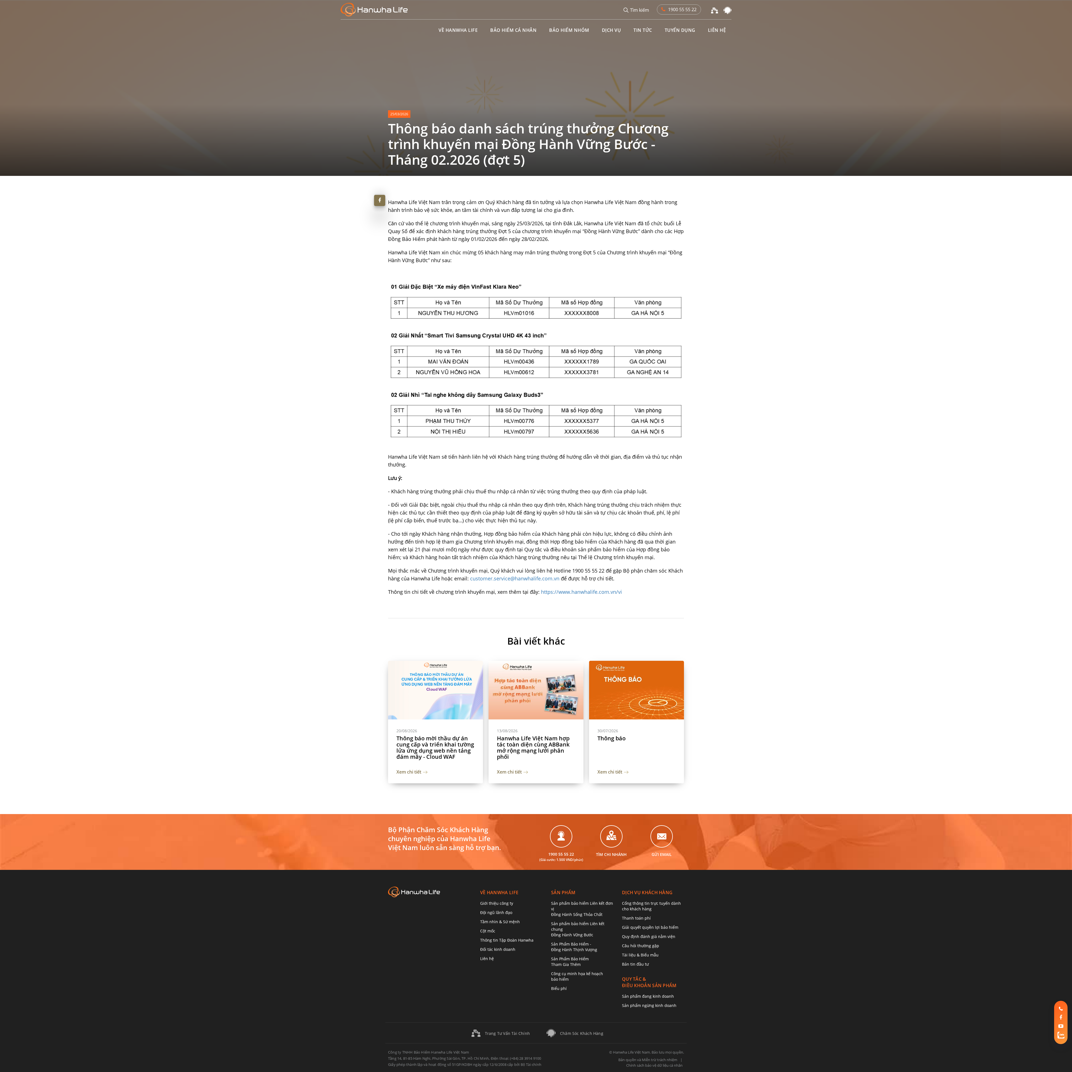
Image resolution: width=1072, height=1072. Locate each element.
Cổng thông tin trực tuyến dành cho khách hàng (651, 906)
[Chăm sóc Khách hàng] (727, 9)
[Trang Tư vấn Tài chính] (714, 9)
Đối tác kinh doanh (497, 949)
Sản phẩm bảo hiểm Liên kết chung (577, 929)
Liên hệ (487, 958)
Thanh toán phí (636, 918)
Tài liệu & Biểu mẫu (640, 955)
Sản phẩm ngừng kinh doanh (649, 1005)
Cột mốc (487, 931)
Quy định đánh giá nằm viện (648, 936)
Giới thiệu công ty (496, 903)
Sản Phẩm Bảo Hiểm (570, 961)
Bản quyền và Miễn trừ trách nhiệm (647, 1059)
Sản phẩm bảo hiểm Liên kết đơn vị (582, 909)
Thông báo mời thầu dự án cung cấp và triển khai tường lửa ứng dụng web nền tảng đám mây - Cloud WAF (435, 747)
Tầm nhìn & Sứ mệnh (500, 921)
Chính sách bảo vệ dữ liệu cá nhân (654, 1065)
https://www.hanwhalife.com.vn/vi (581, 591)
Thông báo (611, 738)
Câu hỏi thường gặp (640, 945)
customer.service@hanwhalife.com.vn (514, 578)
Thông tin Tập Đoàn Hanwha (506, 940)
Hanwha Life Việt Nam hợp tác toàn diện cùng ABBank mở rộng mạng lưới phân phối (533, 747)
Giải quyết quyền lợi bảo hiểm (650, 927)
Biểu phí (559, 988)
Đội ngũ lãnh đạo (496, 912)
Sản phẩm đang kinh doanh (648, 996)
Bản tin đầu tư (635, 964)
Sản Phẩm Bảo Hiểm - (574, 946)
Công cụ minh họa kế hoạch (577, 976)
